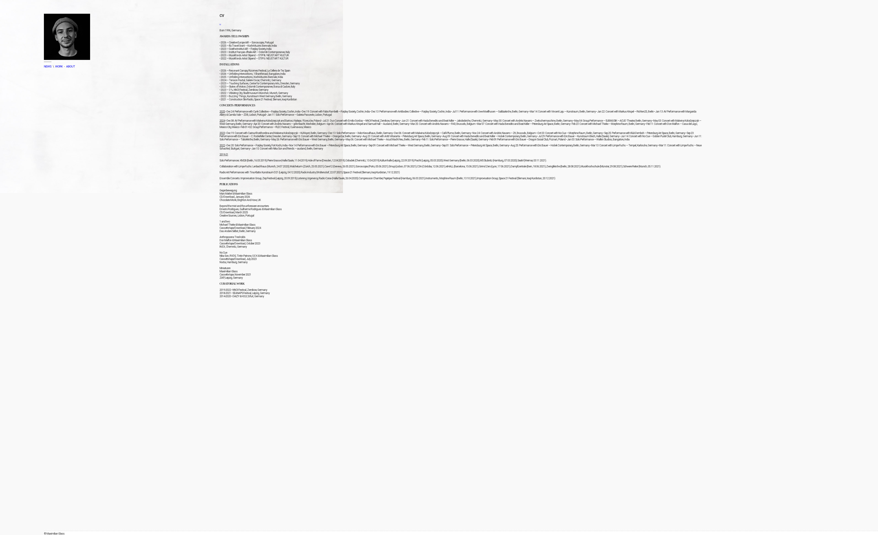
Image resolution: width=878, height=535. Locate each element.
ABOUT (70, 66)
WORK (59, 66)
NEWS (47, 66)
